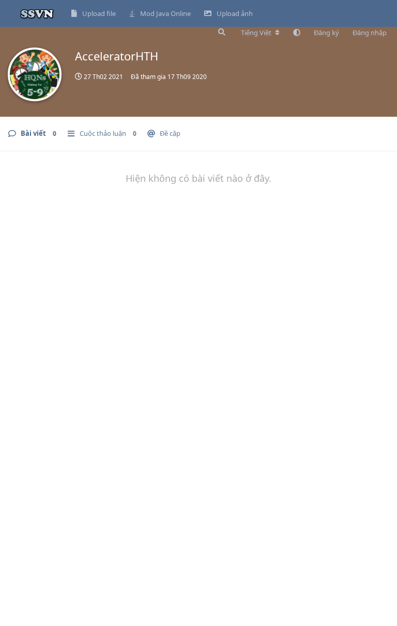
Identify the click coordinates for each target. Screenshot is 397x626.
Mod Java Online (165, 13)
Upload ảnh (235, 13)
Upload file (99, 13)
